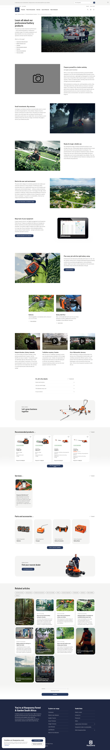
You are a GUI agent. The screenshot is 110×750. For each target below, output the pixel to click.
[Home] (17, 9)
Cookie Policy (6, 745)
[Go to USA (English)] (94, 3)
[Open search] (87, 9)
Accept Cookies (37, 740)
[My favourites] (93, 9)
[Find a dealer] (90, 9)
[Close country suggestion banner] (108, 2)
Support (87, 6)
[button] (23, 9)
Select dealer (92, 6)
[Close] (44, 738)
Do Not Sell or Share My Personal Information (37, 744)
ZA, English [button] (24, 6)
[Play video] (27, 341)
